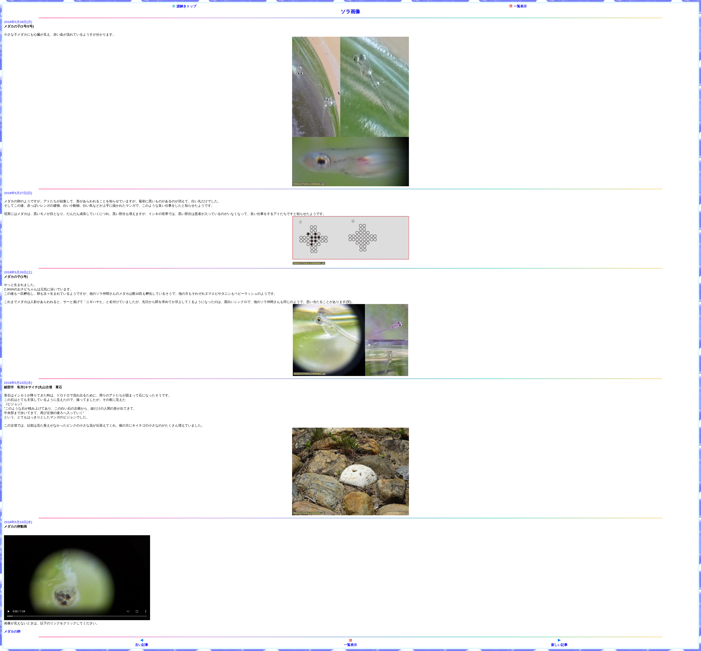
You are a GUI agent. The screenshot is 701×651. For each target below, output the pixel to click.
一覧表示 (520, 6)
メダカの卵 (12, 631)
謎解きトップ (186, 6)
